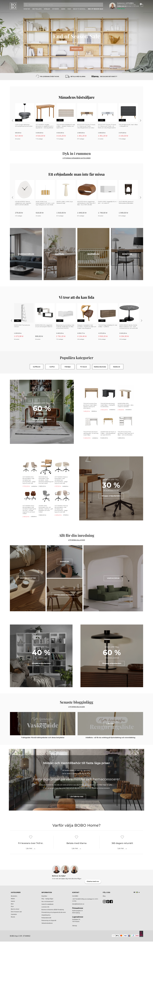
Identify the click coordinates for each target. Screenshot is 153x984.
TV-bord (83, 367)
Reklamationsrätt (46, 918)
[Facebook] (111, 902)
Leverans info (45, 907)
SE (135, 892)
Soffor (52, 367)
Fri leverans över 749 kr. (49, 76)
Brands (13, 917)
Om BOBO (75, 896)
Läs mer (29, 848)
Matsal (59, 254)
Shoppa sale (76, 49)
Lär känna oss (76, 796)
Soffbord (36, 367)
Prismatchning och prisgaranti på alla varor (54, 912)
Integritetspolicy (46, 915)
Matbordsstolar (100, 367)
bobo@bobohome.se (78, 904)
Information (47, 892)
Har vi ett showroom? (47, 901)
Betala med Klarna (78, 76)
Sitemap (74, 925)
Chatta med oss (121, 6)
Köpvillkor (44, 896)
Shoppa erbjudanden (41, 419)
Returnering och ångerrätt (49, 920)
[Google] (107, 902)
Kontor (127, 254)
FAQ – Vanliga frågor (47, 899)
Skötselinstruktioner (47, 923)
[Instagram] (104, 902)
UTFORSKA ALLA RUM (76, 540)
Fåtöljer (68, 367)
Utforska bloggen (76, 707)
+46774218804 (76, 899)
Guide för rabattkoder (47, 904)
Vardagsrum (26, 254)
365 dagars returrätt (108, 76)
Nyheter (27, 9)
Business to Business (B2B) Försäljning (53, 909)
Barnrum (93, 254)
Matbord (116, 367)
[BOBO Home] (13, 6)
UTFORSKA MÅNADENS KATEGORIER (77, 158)
